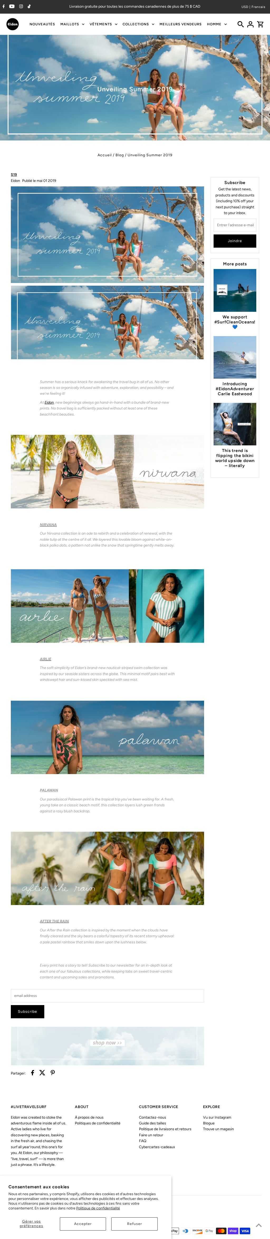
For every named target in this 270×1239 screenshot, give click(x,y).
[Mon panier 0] (260, 24)
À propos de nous (89, 1117)
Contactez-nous (152, 1117)
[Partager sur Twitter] (42, 1073)
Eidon (49, 402)
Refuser (134, 1224)
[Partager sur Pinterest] (53, 1073)
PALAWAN (49, 790)
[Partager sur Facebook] (32, 1073)
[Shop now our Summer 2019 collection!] (107, 1064)
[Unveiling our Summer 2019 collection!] (107, 358)
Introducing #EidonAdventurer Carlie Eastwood (235, 388)
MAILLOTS (69, 24)
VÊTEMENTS (101, 24)
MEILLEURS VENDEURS (181, 24)
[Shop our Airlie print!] (107, 641)
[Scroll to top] (259, 1225)
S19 (14, 174)
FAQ (142, 1141)
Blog (119, 155)
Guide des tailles (152, 1123)
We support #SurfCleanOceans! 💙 (235, 321)
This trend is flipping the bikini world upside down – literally (235, 458)
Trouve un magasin (218, 1129)
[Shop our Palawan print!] (107, 773)
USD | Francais (254, 7)
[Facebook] (3, 7)
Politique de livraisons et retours (165, 1129)
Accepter (83, 1224)
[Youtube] (11, 7)
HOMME (214, 24)
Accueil (105, 155)
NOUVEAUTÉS (42, 24)
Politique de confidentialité (98, 1208)
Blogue (209, 1123)
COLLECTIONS (136, 24)
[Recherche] (240, 24)
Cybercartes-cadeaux (157, 1147)
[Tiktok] (28, 7)
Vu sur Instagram (217, 1117)
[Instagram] (20, 7)
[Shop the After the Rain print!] (107, 904)
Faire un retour (151, 1135)
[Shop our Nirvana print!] (107, 507)
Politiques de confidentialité (97, 1123)
